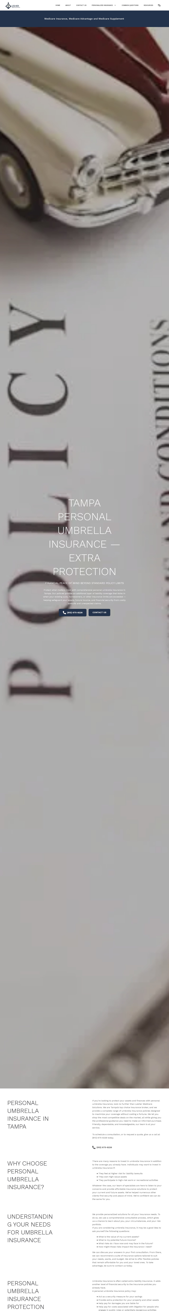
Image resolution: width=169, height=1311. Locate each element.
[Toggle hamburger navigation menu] (159, 5)
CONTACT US (99, 612)
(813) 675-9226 (75, 612)
